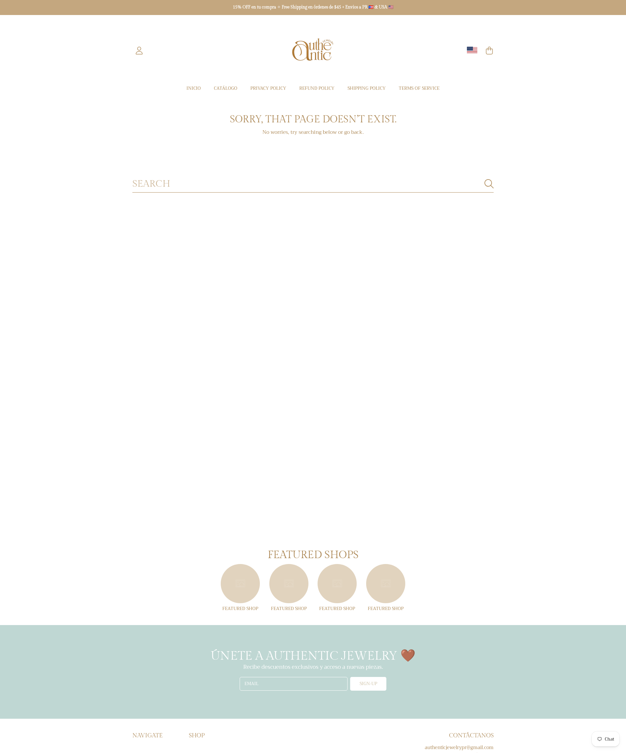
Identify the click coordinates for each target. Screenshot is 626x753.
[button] (489, 50)
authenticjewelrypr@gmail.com (459, 748)
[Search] (489, 184)
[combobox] (313, 184)
